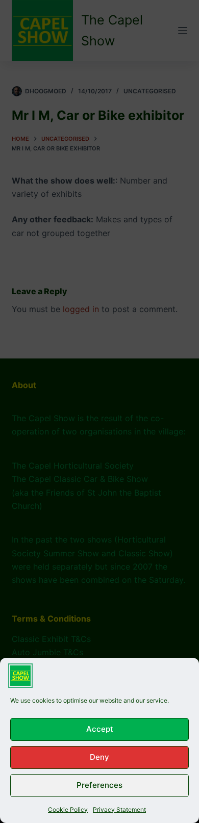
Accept (99, 729)
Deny (99, 757)
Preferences (99, 785)
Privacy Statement (119, 809)
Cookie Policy (68, 809)
